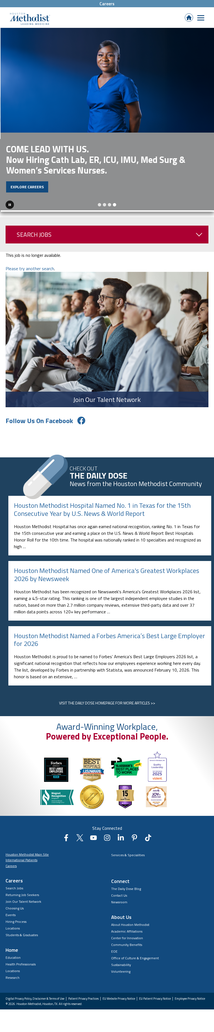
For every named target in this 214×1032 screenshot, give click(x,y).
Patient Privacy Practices (83, 997)
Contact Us (119, 893)
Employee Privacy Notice (190, 997)
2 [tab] (104, 203)
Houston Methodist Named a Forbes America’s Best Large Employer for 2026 (109, 638)
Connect (120, 879)
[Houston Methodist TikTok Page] (148, 838)
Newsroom (119, 900)
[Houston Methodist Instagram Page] (107, 838)
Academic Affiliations (126, 929)
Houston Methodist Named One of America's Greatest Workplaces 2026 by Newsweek (106, 573)
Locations (13, 926)
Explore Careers (26, 187)
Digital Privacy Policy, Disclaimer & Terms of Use (35, 997)
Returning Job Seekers (22, 893)
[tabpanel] (107, 119)
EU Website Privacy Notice (119, 997)
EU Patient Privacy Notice (155, 997)
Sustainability (121, 963)
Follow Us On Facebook (39, 419)
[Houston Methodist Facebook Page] (66, 838)
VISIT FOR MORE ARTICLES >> (107, 701)
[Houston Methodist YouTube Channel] (93, 838)
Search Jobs (34, 233)
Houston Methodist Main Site (27, 852)
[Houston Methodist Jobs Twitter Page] (79, 838)
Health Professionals (21, 962)
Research (13, 976)
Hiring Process (16, 920)
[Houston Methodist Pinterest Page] (134, 838)
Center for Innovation (127, 936)
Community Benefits (126, 943)
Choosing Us (15, 906)
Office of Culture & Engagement (135, 956)
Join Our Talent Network (23, 900)
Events (11, 913)
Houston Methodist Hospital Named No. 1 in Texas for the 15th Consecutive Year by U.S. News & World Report (102, 508)
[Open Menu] (200, 17)
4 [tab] (114, 203)
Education (13, 956)
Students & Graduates (22, 933)
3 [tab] (109, 203)
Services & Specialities (128, 853)
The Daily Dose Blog (126, 887)
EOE (114, 949)
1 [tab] (99, 203)
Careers (107, 3)
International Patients (21, 858)
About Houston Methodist (130, 923)
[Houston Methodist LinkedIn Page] (120, 838)
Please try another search (30, 267)
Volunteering (120, 969)
